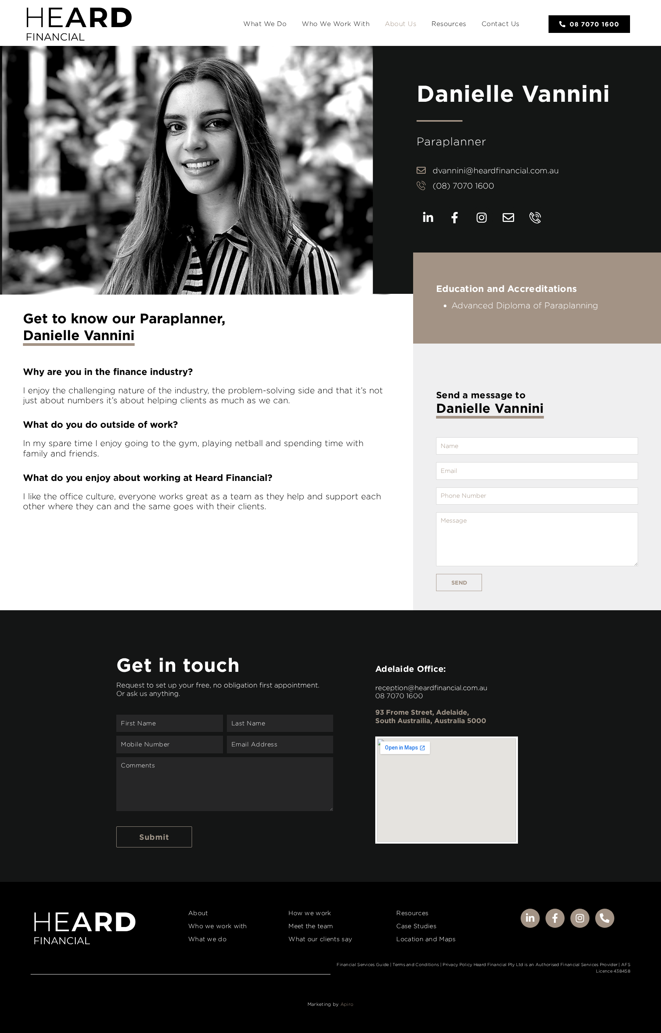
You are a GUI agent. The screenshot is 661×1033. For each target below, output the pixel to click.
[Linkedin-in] (428, 217)
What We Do (265, 23)
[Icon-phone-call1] (535, 217)
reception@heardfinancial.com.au (431, 687)
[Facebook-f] (454, 217)
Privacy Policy (457, 964)
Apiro (347, 1004)
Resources (448, 23)
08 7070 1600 (399, 695)
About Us (400, 23)
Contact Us (500, 23)
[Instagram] (481, 217)
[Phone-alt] (604, 918)
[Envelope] (508, 217)
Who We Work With (336, 23)
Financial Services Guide (363, 964)
